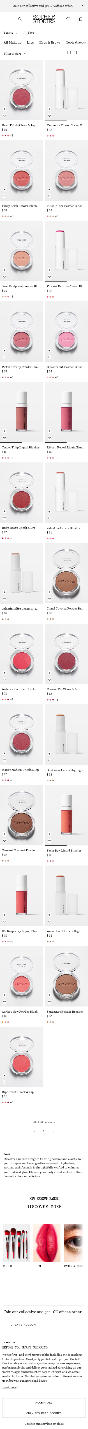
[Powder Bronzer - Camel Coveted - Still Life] (66, 573)
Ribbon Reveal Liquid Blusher (66, 447)
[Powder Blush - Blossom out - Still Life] (66, 331)
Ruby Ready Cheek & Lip (18, 527)
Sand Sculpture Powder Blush (21, 286)
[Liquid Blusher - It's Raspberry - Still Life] (21, 896)
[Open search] (20, 19)
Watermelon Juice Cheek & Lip (21, 689)
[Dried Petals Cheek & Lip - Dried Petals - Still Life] (21, 90)
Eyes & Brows (49, 42)
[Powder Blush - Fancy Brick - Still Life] (21, 170)
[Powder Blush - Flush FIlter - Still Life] (66, 170)
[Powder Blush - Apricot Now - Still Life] (21, 976)
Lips (30, 42)
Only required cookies (44, 1413)
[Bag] (80, 19)
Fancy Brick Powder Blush (19, 206)
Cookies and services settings (44, 1423)
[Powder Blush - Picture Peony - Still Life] (21, 331)
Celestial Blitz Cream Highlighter (21, 608)
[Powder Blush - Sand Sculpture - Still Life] (21, 251)
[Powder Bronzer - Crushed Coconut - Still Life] (21, 815)
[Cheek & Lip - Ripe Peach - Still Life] (21, 1057)
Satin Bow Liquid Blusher (64, 850)
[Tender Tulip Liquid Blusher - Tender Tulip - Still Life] (21, 412)
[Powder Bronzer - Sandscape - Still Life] (66, 976)
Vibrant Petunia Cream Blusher (66, 286)
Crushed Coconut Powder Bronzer (21, 850)
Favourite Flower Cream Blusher (66, 125)
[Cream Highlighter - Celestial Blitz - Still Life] (21, 573)
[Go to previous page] (34, 1131)
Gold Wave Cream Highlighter (66, 770)
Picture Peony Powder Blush (21, 367)
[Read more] (44, 6)
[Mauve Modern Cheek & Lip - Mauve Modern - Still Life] (21, 734)
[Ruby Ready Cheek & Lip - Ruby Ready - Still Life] (21, 492)
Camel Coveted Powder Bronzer (66, 608)
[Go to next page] (53, 1131)
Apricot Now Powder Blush (20, 1011)
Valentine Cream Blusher (63, 528)
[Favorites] (68, 19)
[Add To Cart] (4, 109)
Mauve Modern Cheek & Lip (20, 770)
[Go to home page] (44, 19)
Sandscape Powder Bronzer (65, 1011)
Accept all (44, 1402)
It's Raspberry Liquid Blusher (21, 931)
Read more (9, 1387)
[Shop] (7, 19)
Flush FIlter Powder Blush (65, 206)
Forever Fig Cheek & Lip (63, 689)
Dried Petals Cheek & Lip (18, 125)
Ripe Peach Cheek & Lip (18, 1092)
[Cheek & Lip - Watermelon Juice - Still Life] (21, 654)
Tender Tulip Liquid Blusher (20, 447)
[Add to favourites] (4, 115)
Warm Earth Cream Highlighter (66, 931)
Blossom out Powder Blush (65, 367)
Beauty (8, 32)
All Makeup (12, 42)
